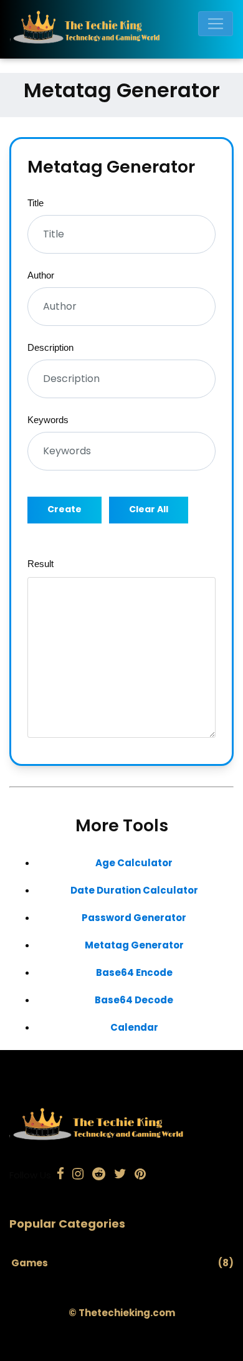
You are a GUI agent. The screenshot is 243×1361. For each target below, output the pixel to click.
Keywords (48, 419)
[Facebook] (60, 1175)
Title (35, 203)
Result (40, 563)
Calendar (134, 1027)
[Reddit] (98, 1175)
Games (29, 1262)
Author (40, 275)
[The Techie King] (116, 29)
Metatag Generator (134, 945)
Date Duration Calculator (134, 890)
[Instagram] (78, 1175)
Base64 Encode (134, 972)
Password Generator (134, 917)
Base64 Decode (134, 999)
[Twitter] (120, 1175)
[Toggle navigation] (215, 23)
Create (64, 509)
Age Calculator (134, 862)
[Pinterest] (140, 1175)
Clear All (148, 509)
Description (50, 347)
